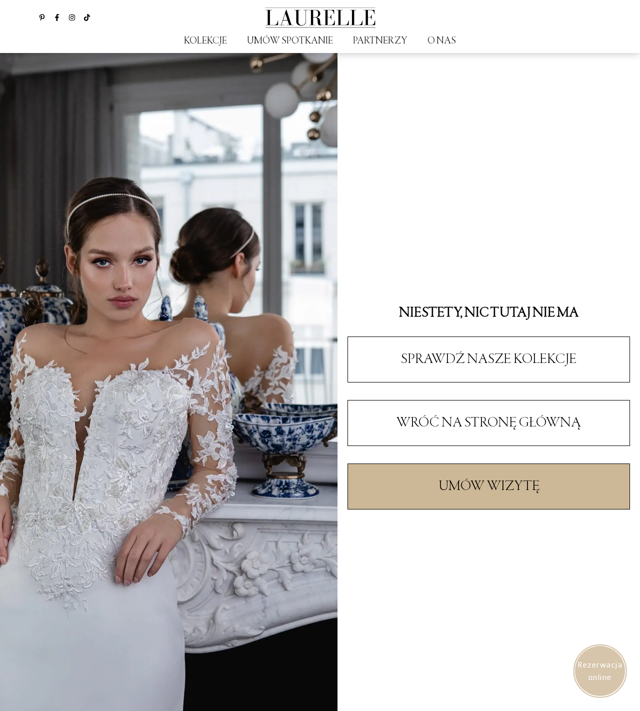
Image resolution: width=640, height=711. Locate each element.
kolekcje (205, 41)
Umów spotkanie (290, 41)
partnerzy (380, 41)
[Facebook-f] (57, 17)
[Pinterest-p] (42, 17)
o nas (442, 41)
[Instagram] (72, 17)
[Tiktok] (87, 17)
